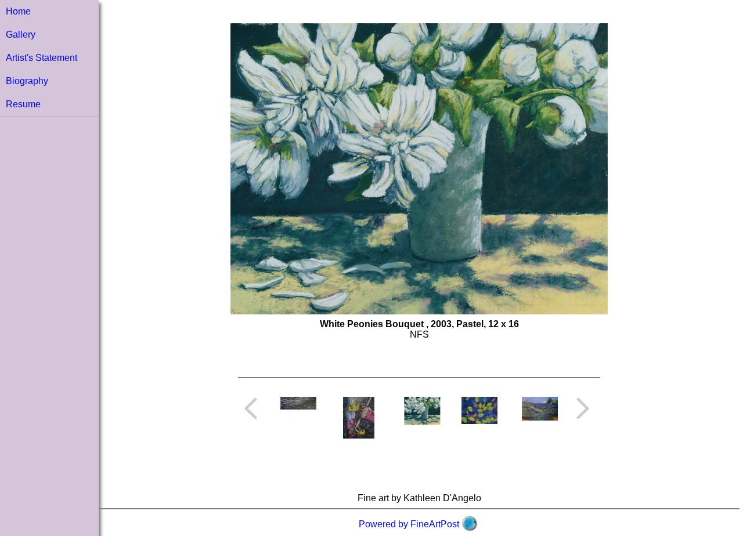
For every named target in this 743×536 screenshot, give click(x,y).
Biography (27, 81)
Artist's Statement (41, 58)
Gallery (20, 34)
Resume (23, 104)
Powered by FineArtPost (409, 524)
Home (18, 11)
